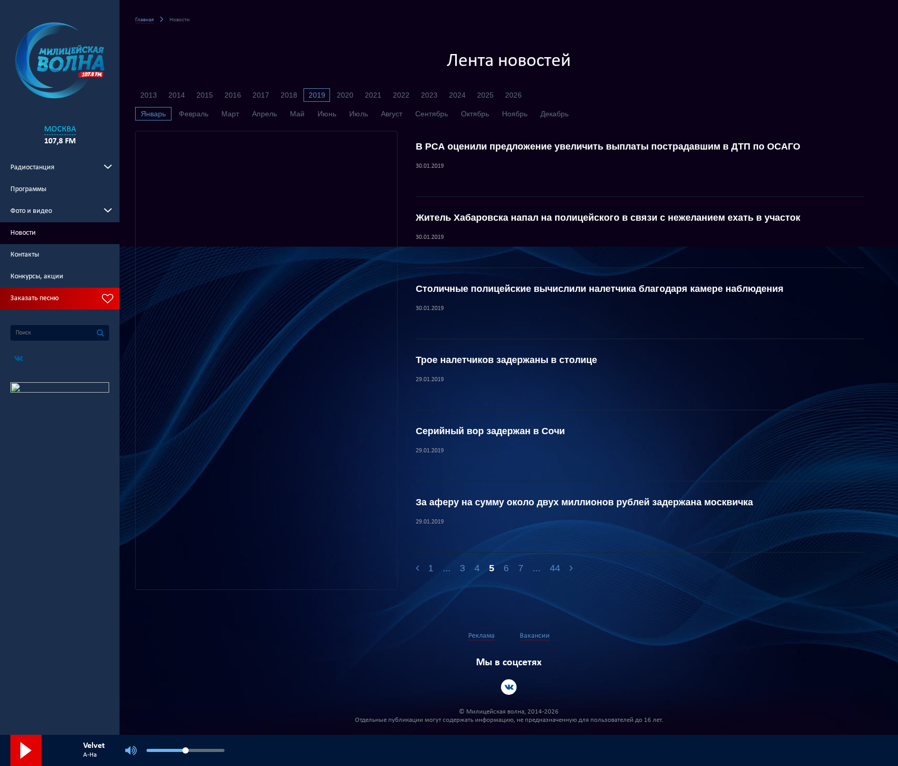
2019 (317, 95)
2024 (457, 95)
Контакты (24, 255)
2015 (204, 95)
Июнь (327, 114)
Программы (28, 189)
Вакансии (535, 636)
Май (297, 114)
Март (230, 114)
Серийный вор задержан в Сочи (490, 431)
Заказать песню (34, 298)
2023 (429, 95)
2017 (261, 95)
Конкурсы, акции (36, 276)
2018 (289, 95)
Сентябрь (431, 114)
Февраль (193, 114)
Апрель (264, 114)
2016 (232, 95)
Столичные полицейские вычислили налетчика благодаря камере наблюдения (600, 289)
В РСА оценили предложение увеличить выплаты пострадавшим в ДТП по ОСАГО (608, 146)
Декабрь (554, 114)
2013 (148, 95)
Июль (358, 114)
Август (391, 114)
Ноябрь (514, 114)
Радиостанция (32, 167)
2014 (176, 95)
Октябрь (475, 114)
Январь (153, 114)
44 (555, 568)
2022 (401, 95)
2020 (345, 95)
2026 (513, 95)
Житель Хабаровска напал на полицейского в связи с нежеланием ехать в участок (608, 217)
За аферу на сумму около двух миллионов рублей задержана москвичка (584, 502)
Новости (23, 233)
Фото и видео (31, 211)
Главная (144, 20)
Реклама (481, 636)
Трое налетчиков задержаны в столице (506, 360)
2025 (485, 95)
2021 (373, 95)
